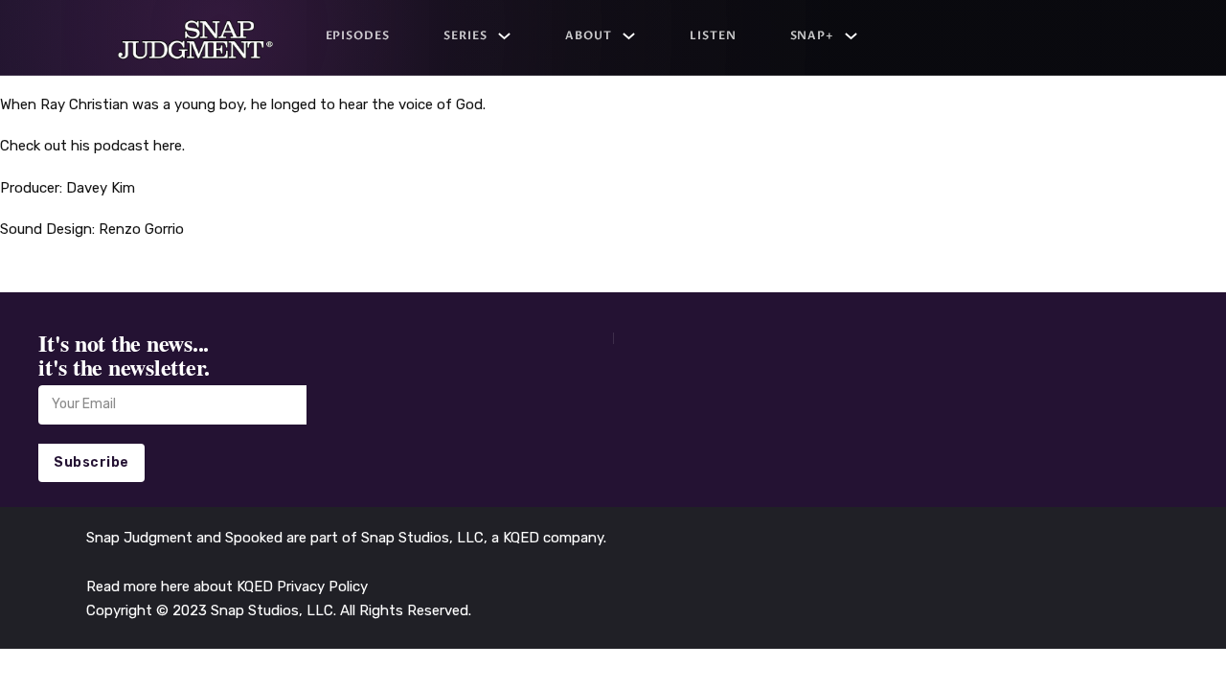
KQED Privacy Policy (302, 586)
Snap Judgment (141, 537)
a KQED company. (548, 537)
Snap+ (812, 35)
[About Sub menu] (629, 36)
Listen (713, 35)
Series (465, 35)
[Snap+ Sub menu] (851, 36)
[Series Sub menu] (504, 36)
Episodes (358, 35)
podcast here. (137, 145)
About (588, 35)
